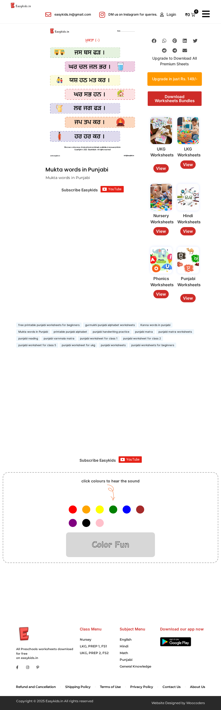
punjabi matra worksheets (175, 331)
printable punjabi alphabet (70, 331)
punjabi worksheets (113, 345)
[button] (168, 14)
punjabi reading (28, 338)
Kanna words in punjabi (155, 325)
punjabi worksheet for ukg (78, 345)
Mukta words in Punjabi (33, 331)
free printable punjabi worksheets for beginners (49, 325)
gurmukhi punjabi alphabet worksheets (110, 325)
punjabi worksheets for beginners (152, 345)
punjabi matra (144, 331)
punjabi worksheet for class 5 (37, 345)
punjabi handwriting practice (111, 331)
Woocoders (195, 703)
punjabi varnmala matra (59, 338)
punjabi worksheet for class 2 (142, 338)
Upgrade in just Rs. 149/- (174, 79)
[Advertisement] (110, 408)
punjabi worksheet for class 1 (99, 338)
